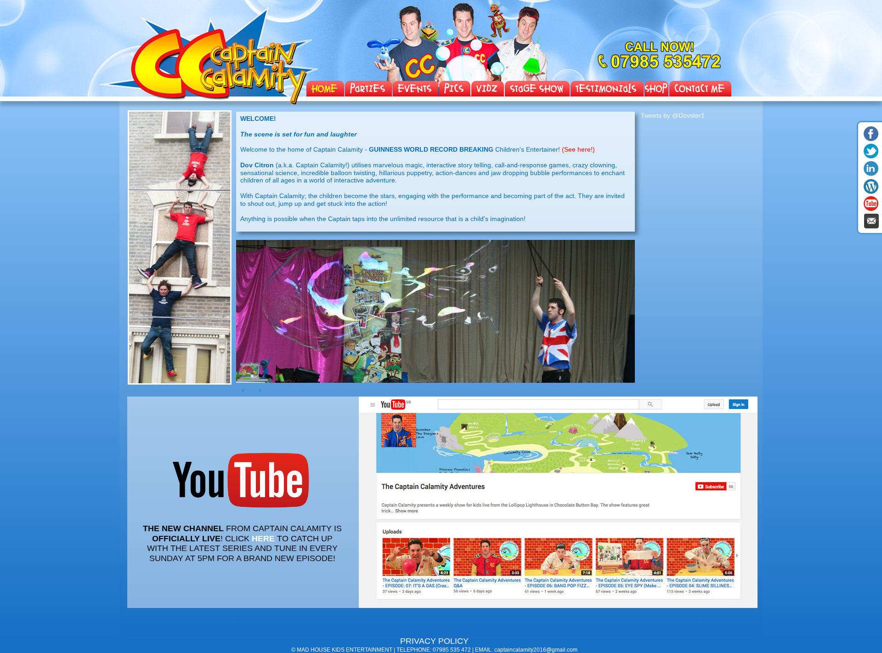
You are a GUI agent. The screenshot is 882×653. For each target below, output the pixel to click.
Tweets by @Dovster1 (673, 115)
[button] (243, 392)
